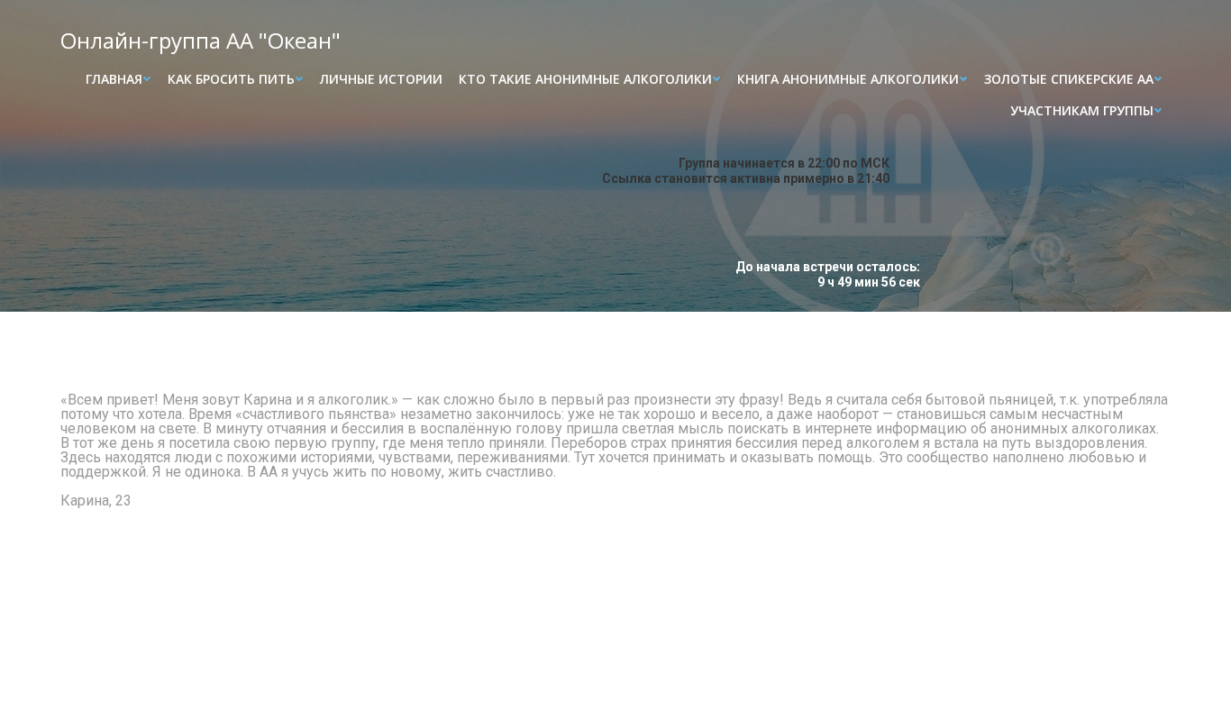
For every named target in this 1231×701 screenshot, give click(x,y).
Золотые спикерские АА (1068, 78)
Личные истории (381, 78)
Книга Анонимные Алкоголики (848, 78)
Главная (114, 78)
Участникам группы (1081, 110)
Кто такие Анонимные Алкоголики (585, 78)
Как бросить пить (231, 78)
